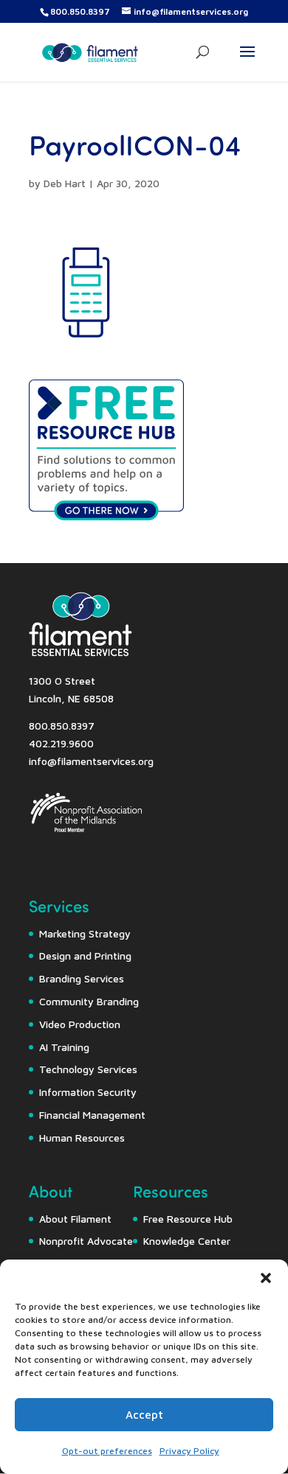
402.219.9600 (61, 743)
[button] (265, 1278)
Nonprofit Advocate (86, 1240)
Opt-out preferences (107, 1450)
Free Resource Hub (188, 1218)
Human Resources (82, 1137)
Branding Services (81, 978)
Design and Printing (85, 955)
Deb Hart (65, 183)
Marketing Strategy (85, 933)
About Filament (75, 1218)
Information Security (88, 1092)
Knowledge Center (186, 1240)
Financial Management (92, 1114)
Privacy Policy (189, 1450)
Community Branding (89, 1001)
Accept (144, 1414)
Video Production (79, 1024)
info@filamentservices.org (91, 761)
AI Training (64, 1047)
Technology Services (88, 1069)
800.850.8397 (80, 11)
